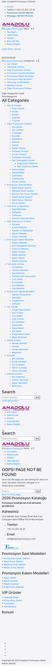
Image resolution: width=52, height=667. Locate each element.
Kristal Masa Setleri (21, 334)
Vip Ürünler (12, 306)
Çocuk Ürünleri (19, 154)
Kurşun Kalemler (19, 242)
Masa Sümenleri (19, 337)
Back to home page (11, 494)
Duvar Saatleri (18, 203)
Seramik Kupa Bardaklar (23, 218)
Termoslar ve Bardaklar (18, 206)
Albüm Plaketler (19, 233)
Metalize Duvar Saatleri (23, 191)
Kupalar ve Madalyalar (22, 230)
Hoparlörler (17, 267)
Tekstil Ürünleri (14, 105)
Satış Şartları (13, 421)
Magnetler (17, 352)
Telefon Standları (20, 270)
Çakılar (15, 145)
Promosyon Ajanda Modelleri (20, 291)
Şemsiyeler (17, 325)
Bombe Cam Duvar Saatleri (25, 194)
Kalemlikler (17, 139)
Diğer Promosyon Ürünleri (19, 123)
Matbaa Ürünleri (14, 374)
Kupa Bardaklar (19, 209)
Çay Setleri (17, 316)
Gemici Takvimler (20, 380)
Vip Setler (16, 331)
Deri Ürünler (17, 313)
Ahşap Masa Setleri (21, 309)
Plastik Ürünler (14, 340)
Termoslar (16, 215)
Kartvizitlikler (18, 169)
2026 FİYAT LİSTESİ (11, 49)
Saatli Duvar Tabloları (22, 200)
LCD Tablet (17, 279)
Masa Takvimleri (19, 383)
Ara (37, 397)
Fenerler (16, 142)
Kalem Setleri (18, 258)
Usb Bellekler (18, 285)
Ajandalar (16, 297)
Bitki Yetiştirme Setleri (27, 166)
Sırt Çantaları (18, 322)
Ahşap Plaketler (19, 236)
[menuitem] (12, 32)
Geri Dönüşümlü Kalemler (24, 245)
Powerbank (17, 282)
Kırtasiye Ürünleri (20, 151)
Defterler (16, 303)
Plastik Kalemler (19, 261)
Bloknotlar (17, 386)
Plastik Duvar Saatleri (22, 197)
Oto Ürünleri (18, 130)
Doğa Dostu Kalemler (27, 163)
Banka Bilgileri (13, 424)
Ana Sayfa (12, 412)
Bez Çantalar (18, 358)
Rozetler (16, 136)
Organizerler (18, 300)
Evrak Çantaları (19, 361)
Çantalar (11, 355)
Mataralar (16, 212)
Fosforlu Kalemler (20, 248)
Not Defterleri (18, 377)
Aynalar (15, 346)
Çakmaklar (17, 175)
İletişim (10, 418)
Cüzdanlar (17, 133)
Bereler (15, 114)
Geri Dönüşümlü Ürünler (23, 160)
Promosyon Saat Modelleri (19, 184)
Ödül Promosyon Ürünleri (19, 221)
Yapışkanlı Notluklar (21, 157)
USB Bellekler (10, 606)
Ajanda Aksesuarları (21, 294)
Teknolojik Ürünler (15, 264)
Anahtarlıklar (18, 178)
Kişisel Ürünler (19, 148)
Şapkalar (16, 117)
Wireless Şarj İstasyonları (24, 276)
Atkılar (15, 111)
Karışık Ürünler (19, 181)
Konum (10, 6)
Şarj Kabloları (18, 273)
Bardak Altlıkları (19, 343)
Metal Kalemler (19, 255)
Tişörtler (16, 120)
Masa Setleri (18, 328)
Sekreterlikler (18, 172)
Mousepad (17, 127)
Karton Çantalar (19, 367)
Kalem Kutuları (18, 252)
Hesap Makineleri (20, 349)
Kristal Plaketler (19, 227)
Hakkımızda (12, 415)
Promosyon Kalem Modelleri (20, 239)
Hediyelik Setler (11, 597)
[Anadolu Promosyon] (15, 24)
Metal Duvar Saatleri (21, 188)
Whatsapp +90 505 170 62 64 (20, 16)
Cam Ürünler (18, 319)
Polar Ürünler (18, 108)
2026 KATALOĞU (10, 400)
